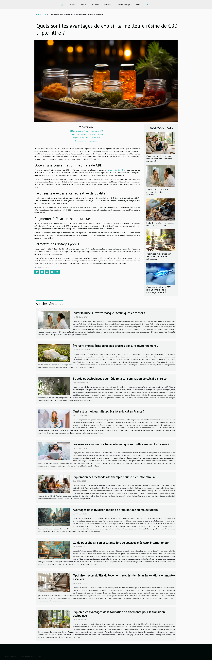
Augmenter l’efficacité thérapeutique (86, 137)
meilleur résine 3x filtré (115, 170)
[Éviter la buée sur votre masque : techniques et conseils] (160, 176)
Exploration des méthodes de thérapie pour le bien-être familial (114, 477)
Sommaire (88, 127)
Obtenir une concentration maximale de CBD (86, 131)
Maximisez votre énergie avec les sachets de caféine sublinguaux (159, 256)
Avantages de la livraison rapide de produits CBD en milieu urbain (115, 510)
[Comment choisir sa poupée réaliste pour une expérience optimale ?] (160, 142)
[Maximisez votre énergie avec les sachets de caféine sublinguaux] (160, 240)
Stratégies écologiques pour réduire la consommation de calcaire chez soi (120, 378)
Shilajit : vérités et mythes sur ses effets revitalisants (160, 224)
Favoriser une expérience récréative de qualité (86, 134)
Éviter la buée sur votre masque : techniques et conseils (157, 192)
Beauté (83, 4)
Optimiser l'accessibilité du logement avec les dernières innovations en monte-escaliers (124, 577)
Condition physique (124, 4)
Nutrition (95, 4)
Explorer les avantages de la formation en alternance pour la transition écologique (119, 614)
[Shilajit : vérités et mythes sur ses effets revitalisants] (160, 209)
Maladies (107, 4)
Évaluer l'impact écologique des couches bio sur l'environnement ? (115, 346)
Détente (72, 4)
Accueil (37, 14)
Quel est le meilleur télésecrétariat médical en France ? (108, 411)
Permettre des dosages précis (86, 140)
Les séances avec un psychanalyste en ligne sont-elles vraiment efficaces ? (121, 444)
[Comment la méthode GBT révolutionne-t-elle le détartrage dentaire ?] (160, 273)
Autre (138, 4)
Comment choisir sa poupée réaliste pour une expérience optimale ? (159, 159)
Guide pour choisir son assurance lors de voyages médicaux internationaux (121, 542)
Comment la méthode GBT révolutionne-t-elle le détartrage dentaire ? (158, 290)
